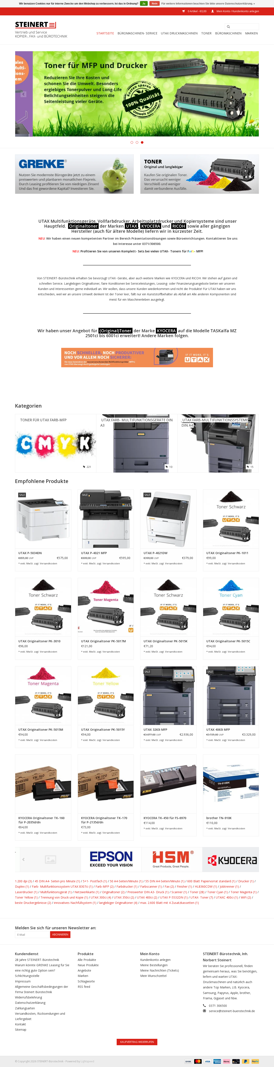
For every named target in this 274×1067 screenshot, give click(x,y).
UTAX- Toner (202, 897)
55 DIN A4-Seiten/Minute (165, 881)
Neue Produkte (88, 965)
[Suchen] (227, 27)
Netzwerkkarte (86, 892)
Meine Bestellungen (154, 965)
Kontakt (20, 1024)
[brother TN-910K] (231, 783)
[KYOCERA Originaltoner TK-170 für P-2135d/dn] (106, 783)
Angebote (84, 970)
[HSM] (167, 859)
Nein (154, 3)
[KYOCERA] (228, 859)
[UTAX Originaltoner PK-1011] (231, 518)
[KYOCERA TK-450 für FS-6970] (168, 783)
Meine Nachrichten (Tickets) (159, 970)
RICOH (178, 226)
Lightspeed (87, 1061)
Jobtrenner (229, 886)
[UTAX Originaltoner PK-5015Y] (106, 695)
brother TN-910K (219, 818)
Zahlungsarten (25, 1008)
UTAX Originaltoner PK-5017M (103, 641)
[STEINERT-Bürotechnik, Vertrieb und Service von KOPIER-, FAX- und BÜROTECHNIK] (41, 30)
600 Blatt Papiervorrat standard (211, 881)
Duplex (22, 886)
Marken (251, 33)
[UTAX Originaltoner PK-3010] (43, 607)
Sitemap (20, 1029)
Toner (206, 33)
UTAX (131, 226)
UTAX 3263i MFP (155, 729)
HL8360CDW (206, 886)
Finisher (184, 886)
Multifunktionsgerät (56, 892)
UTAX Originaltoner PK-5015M (40, 729)
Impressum (23, 981)
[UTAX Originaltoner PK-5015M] (43, 695)
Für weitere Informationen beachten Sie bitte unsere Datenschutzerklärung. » (208, 3)
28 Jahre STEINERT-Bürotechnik (37, 960)
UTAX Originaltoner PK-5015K (166, 641)
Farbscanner (151, 886)
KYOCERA (150, 226)
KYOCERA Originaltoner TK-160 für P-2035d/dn (41, 820)
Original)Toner (116, 331)
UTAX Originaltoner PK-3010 (39, 641)
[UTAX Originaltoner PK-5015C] (231, 607)
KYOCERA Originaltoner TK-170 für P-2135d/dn (104, 820)
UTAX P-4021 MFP (94, 553)
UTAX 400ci (147, 897)
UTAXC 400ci (227, 897)
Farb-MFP (104, 886)
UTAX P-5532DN (174, 897)
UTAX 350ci (124, 897)
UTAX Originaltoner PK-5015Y (103, 729)
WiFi (246, 897)
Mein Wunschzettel (153, 976)
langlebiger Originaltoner (118, 903)
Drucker (246, 881)
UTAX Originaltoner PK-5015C (228, 641)
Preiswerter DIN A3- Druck (148, 892)
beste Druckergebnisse (33, 903)
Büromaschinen (228, 33)
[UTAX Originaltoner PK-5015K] (168, 607)
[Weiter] (250, 94)
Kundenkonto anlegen (155, 960)
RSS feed (84, 987)
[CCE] (45, 859)
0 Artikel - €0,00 (197, 11)
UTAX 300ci (101, 897)
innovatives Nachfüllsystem (75, 903)
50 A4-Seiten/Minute (126, 881)
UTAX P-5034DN (30, 553)
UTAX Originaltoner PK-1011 (227, 553)
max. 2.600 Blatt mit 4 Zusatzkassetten (169, 903)
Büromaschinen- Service (137, 33)
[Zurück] (23, 94)
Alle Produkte (87, 960)
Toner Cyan (217, 892)
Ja (143, 3)
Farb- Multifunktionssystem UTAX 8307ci (62, 886)
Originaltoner (83, 226)
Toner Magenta (244, 892)
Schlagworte (86, 981)
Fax (169, 886)
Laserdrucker (26, 892)
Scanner (179, 892)
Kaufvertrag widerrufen (137, 1042)
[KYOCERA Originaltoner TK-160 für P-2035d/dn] (43, 783)
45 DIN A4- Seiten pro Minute (57, 881)
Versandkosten (48, 563)
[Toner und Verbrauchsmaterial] (137, 93)
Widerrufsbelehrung (28, 997)
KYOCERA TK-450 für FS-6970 (165, 818)
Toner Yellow (26, 897)
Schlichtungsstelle (27, 976)
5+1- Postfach (95, 881)
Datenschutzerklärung (30, 1003)
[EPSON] (106, 859)
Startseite (105, 33)
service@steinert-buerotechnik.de (232, 1011)
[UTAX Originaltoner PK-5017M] (106, 607)
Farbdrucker (126, 886)
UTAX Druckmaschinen (179, 33)
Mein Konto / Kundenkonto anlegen (237, 11)
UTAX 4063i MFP (218, 729)
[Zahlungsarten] (188, 1061)
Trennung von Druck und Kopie (64, 897)
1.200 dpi (23, 881)
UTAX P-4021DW (155, 553)
